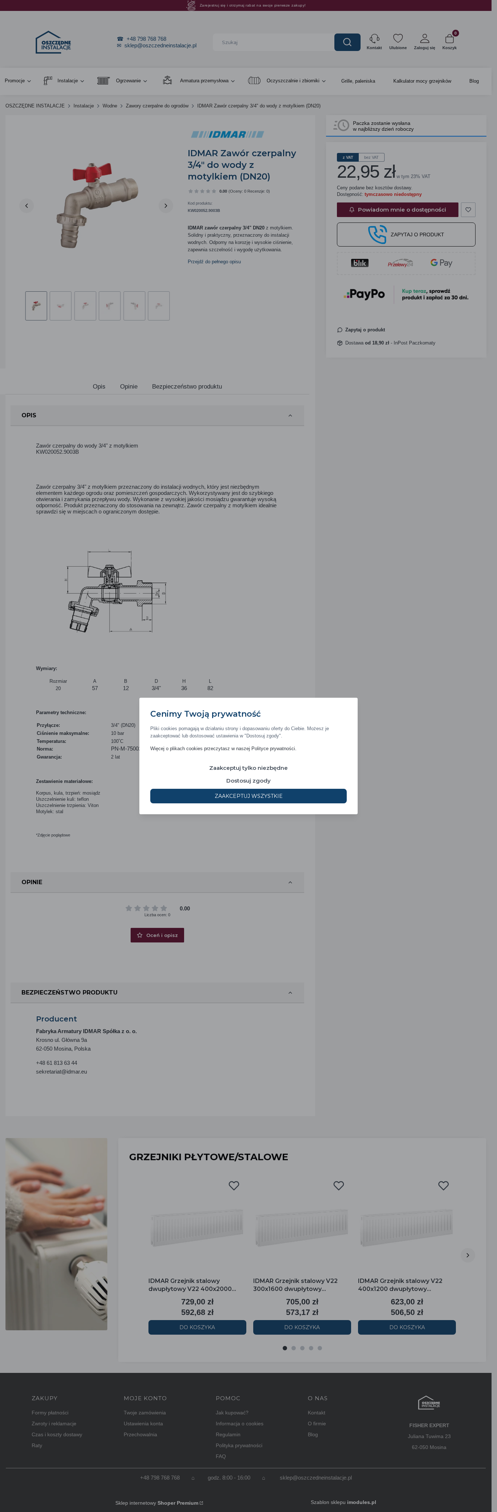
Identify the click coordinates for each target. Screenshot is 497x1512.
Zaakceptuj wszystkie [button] (249, 796)
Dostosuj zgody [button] (248, 780)
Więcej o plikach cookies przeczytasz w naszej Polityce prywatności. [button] (223, 748)
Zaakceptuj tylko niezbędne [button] (248, 767)
